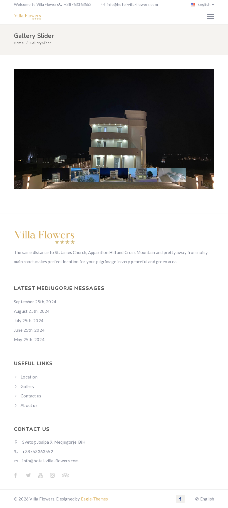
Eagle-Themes (94, 498)
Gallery (27, 386)
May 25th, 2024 (29, 339)
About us (29, 405)
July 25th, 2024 (28, 320)
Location (29, 376)
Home (19, 43)
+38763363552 (77, 4)
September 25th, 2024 (35, 301)
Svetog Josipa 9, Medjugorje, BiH (53, 441)
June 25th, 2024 (29, 330)
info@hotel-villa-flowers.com (132, 4)
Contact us (31, 395)
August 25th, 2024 (31, 311)
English (203, 4)
